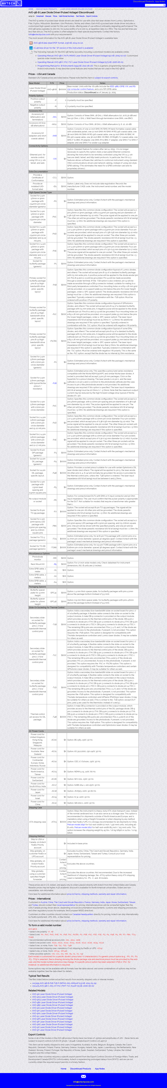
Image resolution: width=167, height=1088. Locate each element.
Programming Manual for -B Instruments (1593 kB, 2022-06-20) (65, 66)
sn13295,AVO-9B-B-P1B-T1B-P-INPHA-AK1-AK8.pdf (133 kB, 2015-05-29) (64, 983)
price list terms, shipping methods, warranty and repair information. (97, 894)
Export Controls (92, 16)
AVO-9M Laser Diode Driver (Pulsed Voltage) (52, 1019)
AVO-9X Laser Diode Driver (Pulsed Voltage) (52, 1027)
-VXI (55, 159)
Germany (95, 902)
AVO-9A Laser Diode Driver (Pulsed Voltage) (52, 994)
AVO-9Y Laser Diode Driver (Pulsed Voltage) (52, 1030)
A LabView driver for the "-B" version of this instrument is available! (63, 48)
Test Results (80, 16)
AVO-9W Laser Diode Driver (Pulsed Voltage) (52, 1024)
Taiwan (132, 902)
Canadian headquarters (83, 914)
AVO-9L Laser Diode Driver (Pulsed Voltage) (52, 1016)
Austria (44, 902)
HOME (30, 9)
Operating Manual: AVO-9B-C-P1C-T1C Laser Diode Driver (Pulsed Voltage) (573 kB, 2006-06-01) (80, 62)
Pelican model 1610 (83, 827)
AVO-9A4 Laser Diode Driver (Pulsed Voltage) (52, 999)
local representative (66, 905)
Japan (108, 902)
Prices (55, 16)
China (50, 902)
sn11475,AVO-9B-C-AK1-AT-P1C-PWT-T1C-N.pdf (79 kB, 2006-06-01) (63, 986)
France (88, 902)
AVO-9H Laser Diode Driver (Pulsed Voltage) (52, 1011)
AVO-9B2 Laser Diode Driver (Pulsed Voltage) (52, 1005)
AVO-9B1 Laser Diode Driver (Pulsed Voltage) (52, 1002)
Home (63, 1069)
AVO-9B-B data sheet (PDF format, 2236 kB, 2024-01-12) (58, 43)
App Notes (160, 1)
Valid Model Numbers (66, 16)
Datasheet (40, 16)
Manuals (48, 16)
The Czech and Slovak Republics (69, 902)
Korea (114, 902)
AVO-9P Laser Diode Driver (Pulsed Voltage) (52, 1022)
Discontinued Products (143, 1)
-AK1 (54, 117)
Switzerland (123, 902)
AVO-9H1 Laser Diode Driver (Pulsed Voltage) (52, 1013)
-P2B (54, 383)
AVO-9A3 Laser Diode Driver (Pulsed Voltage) (52, 997)
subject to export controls (106, 78)
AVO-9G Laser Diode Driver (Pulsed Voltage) (52, 1008)
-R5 (55, 564)
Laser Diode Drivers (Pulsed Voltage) (76, 9)
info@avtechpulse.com (39, 34)
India (102, 902)
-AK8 (54, 136)
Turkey (35, 905)
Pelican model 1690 (76, 824)
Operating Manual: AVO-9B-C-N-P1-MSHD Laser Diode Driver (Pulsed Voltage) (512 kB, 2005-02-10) (81, 56)
